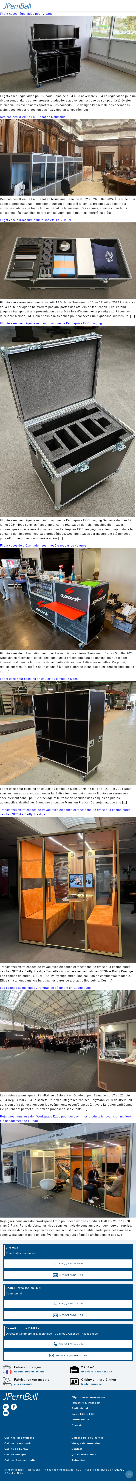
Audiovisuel (80, 1408)
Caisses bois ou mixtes (88, 1437)
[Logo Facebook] (14, 1407)
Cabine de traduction (18, 1443)
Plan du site (33, 1470)
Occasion (78, 1425)
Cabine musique (15, 1454)
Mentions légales (14, 1470)
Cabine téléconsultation (21, 1460)
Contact (77, 1448)
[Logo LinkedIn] (6, 1407)
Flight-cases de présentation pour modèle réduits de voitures (43, 545)
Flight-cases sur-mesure (88, 1397)
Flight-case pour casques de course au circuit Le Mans (39, 678)
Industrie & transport (86, 1402)
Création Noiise (15, 1473)
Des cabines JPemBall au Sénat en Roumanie (33, 116)
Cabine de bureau (16, 1448)
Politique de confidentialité (58, 1470)
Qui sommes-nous (84, 1454)
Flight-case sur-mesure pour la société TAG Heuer (35, 220)
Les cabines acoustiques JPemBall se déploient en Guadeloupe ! (46, 987)
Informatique (80, 1419)
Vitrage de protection (86, 1443)
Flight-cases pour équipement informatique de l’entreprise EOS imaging (51, 323)
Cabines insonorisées (19, 1437)
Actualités (79, 1460)
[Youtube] (6, 1413)
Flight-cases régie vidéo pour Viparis (26, 13)
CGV (78, 1470)
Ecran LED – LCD (83, 1414)
